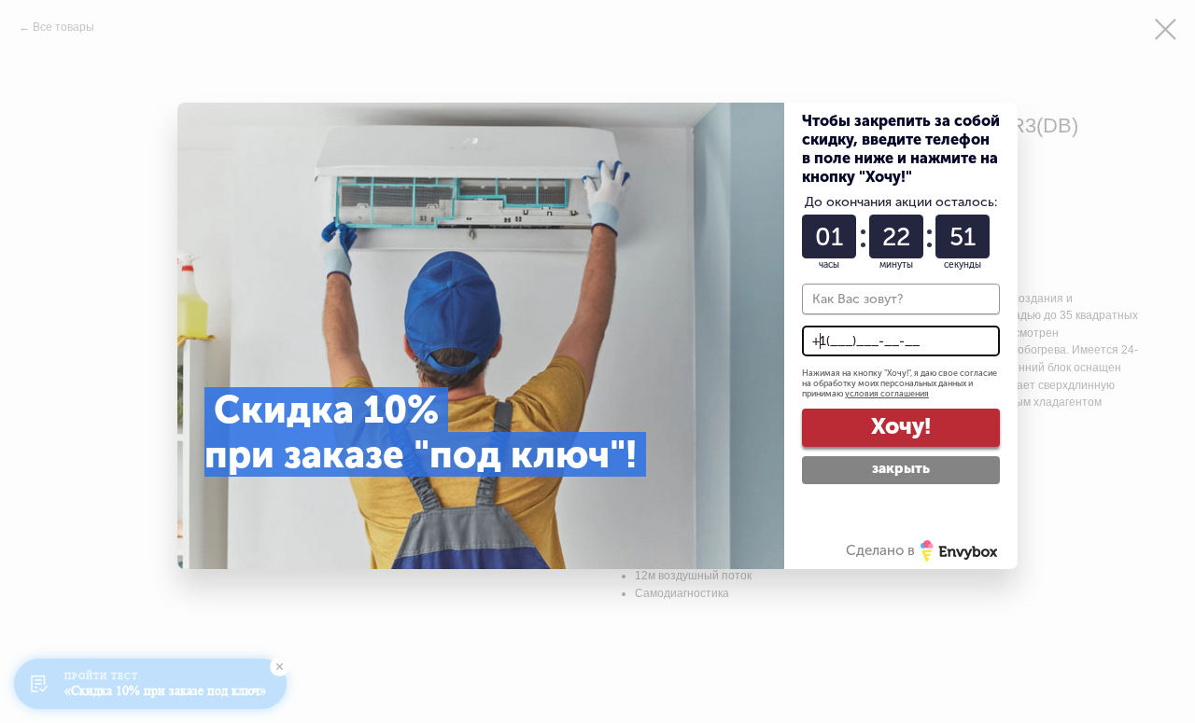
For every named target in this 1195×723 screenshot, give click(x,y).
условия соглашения (887, 393)
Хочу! (901, 425)
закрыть (901, 468)
